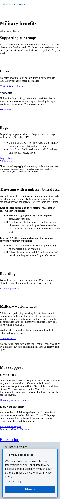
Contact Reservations (11, 86)
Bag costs (5, 158)
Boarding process (9, 288)
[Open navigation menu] (53, 6)
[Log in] (44, 6)
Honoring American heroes (14, 400)
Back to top (9, 439)
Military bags (7, 161)
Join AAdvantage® (10, 426)
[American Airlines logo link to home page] (15, 5)
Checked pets (7, 338)
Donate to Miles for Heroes (14, 429)
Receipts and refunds (15, 447)
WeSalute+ (5, 109)
